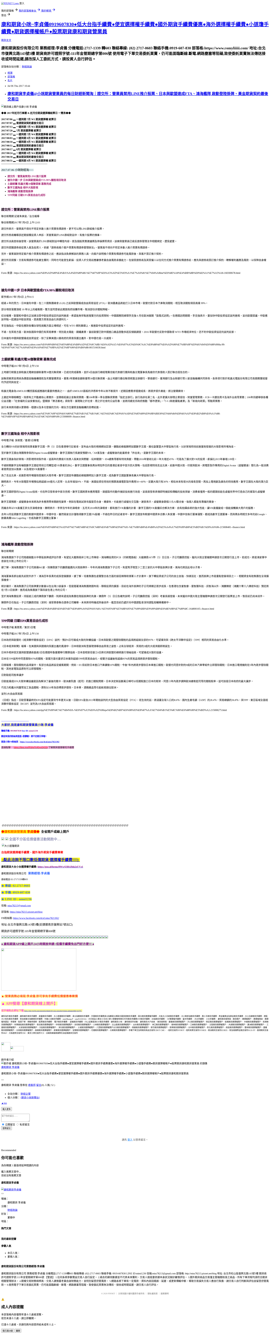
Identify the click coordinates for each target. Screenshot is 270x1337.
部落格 (11, 76)
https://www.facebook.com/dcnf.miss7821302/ (36, 918)
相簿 (10, 73)
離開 (18, 1331)
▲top (4, 1103)
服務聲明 (165, 1293)
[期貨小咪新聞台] (30, 1097)
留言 (38, 1085)
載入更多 (6, 1109)
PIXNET (111, 1293)
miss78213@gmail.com (19, 905)
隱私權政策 (153, 1293)
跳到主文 (6, 40)
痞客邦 (32, 1085)
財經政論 (27, 66)
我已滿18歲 (7, 1331)
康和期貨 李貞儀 (10, 1067)
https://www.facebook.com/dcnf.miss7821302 (39, 742)
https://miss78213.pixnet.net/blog (26, 911)
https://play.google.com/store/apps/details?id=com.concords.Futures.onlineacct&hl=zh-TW (53, 1011)
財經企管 (26, 1093)
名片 (10, 80)
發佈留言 (6, 1128)
